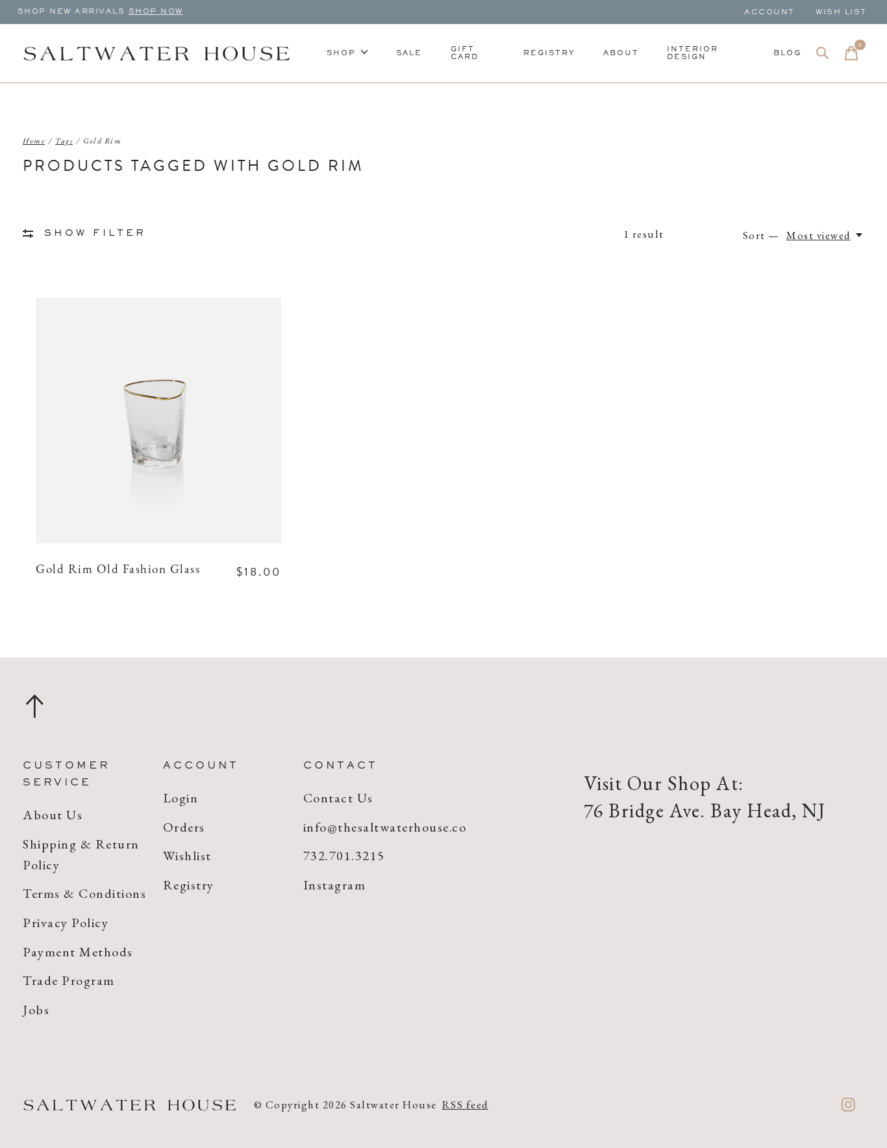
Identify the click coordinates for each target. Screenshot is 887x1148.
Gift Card (465, 53)
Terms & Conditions (84, 893)
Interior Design (692, 53)
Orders (184, 827)
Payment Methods (78, 951)
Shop (341, 53)
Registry (549, 53)
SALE (409, 53)
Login (181, 797)
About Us (52, 814)
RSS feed (465, 1104)
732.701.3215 (344, 855)
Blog (787, 53)
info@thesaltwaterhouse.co (385, 827)
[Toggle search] (823, 53)
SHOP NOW (156, 11)
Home (34, 141)
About (621, 53)
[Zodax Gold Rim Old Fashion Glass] (158, 420)
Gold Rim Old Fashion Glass (118, 570)
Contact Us (338, 797)
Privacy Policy (65, 922)
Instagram (334, 884)
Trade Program (69, 980)
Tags (64, 141)
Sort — (761, 235)
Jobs (36, 1009)
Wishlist (187, 855)
